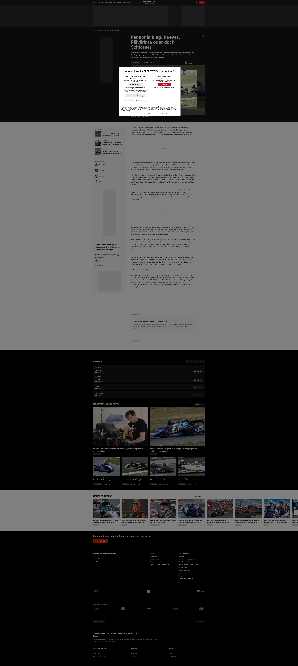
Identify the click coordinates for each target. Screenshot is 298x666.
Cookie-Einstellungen (168, 114)
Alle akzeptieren (135, 84)
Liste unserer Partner (164, 109)
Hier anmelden (164, 89)
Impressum (128, 114)
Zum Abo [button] (164, 84)
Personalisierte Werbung (135, 96)
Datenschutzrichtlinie (147, 114)
